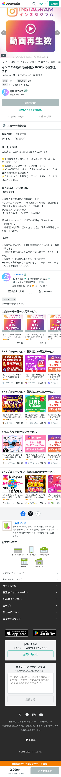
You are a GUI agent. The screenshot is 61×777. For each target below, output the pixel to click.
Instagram (20, 138)
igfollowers (18, 274)
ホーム (5, 62)
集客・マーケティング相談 (22, 62)
